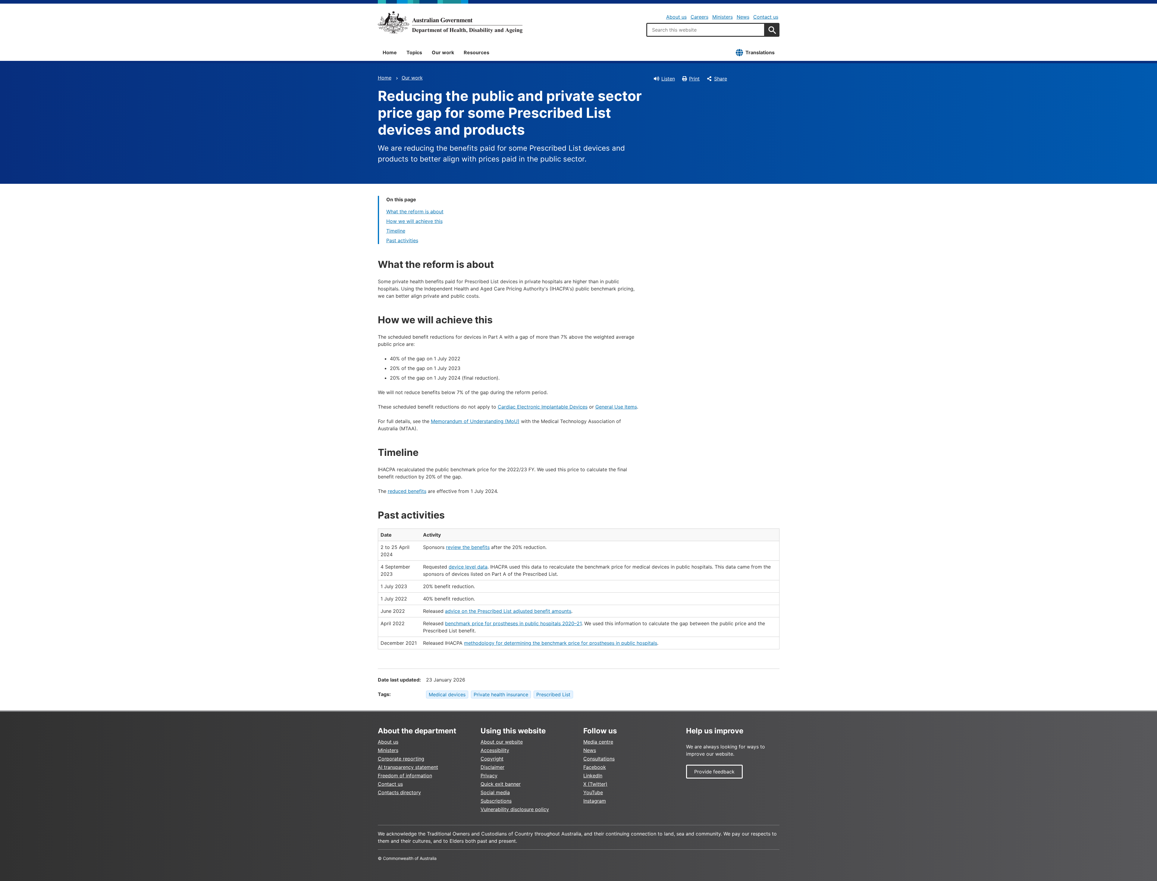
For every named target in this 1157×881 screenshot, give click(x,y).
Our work (443, 52)
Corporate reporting (401, 759)
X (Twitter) (595, 784)
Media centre (598, 742)
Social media (495, 792)
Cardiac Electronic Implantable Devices (543, 407)
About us (676, 17)
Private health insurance (501, 694)
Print (694, 79)
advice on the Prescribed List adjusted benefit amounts (508, 611)
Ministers (722, 17)
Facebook (594, 767)
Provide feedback (714, 772)
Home (390, 52)
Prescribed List (553, 694)
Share (720, 79)
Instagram (594, 801)
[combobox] (705, 30)
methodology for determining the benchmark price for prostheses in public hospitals (560, 643)
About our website (502, 742)
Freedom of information (405, 776)
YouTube (593, 792)
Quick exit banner (501, 784)
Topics (414, 52)
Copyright (492, 759)
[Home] (450, 22)
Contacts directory (399, 792)
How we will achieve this (414, 221)
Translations (760, 52)
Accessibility (495, 750)
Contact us (765, 17)
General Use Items (616, 407)
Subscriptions (496, 801)
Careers (699, 17)
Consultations (599, 759)
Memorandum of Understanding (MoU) (475, 421)
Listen (668, 79)
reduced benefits (407, 491)
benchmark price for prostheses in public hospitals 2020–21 (513, 623)
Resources (476, 52)
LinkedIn (592, 776)
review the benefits (468, 547)
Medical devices (447, 694)
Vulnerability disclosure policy (515, 809)
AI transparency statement (408, 767)
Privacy (489, 776)
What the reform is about (415, 211)
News (743, 17)
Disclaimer (492, 767)
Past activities (402, 240)
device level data (468, 567)
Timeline (395, 231)
